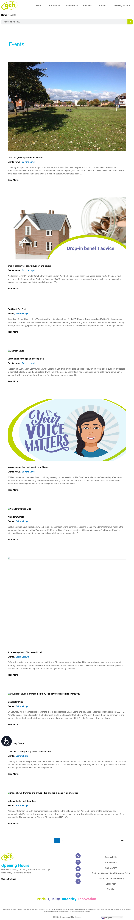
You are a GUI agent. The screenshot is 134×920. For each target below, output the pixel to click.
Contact (103, 5)
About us (87, 5)
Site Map (111, 889)
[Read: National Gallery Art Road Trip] (43, 793)
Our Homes (52, 5)
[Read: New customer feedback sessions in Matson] (67, 429)
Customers (70, 5)
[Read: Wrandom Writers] (19, 509)
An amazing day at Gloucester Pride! (25, 652)
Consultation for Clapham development (26, 359)
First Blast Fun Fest (17, 309)
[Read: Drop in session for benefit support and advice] (67, 228)
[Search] (130, 21)
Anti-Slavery (111, 868)
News (17, 162)
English (108, 917)
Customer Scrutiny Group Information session (29, 751)
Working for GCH (122, 5)
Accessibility (111, 857)
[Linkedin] (78, 875)
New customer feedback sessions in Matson (28, 467)
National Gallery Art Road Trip (22, 801)
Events (11, 162)
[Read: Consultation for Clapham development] (16, 350)
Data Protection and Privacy (111, 878)
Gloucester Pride (15, 702)
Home (38, 5)
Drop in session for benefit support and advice (29, 266)
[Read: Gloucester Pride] (44, 694)
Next (124, 840)
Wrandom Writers (16, 517)
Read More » (13, 180)
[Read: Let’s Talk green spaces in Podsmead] (67, 106)
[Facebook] (78, 868)
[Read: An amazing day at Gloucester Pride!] (67, 601)
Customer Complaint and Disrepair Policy (111, 873)
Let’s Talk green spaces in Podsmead (25, 157)
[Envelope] (78, 862)
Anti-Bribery (111, 862)
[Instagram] (78, 881)
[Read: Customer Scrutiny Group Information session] (16, 743)
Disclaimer (111, 884)
